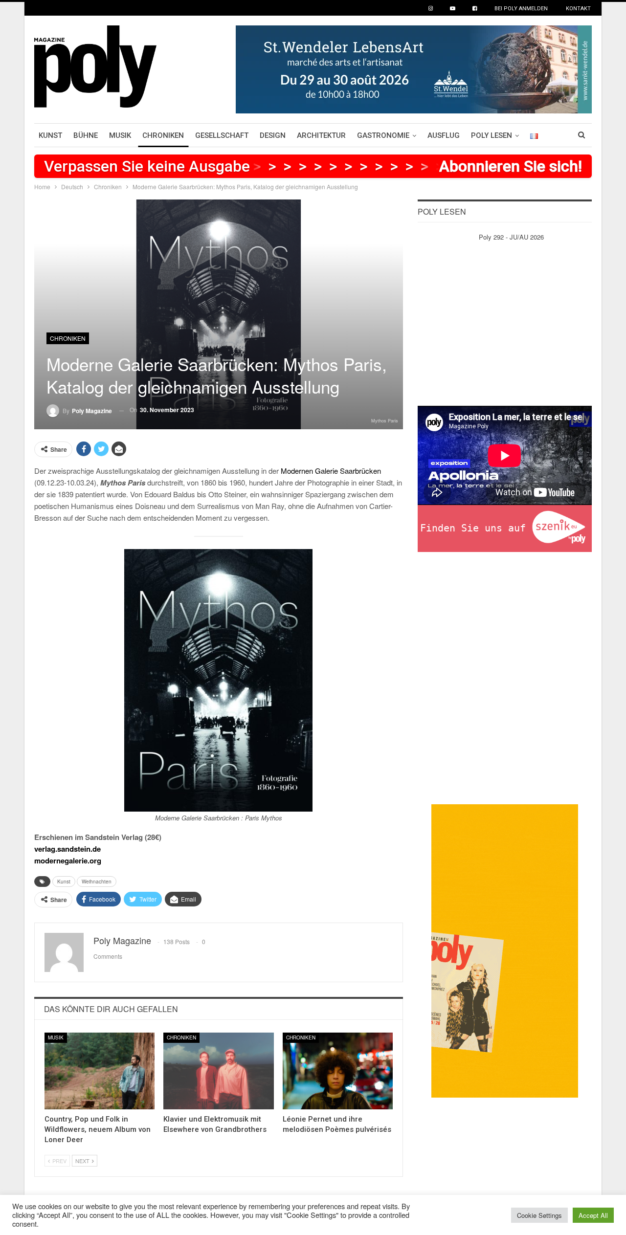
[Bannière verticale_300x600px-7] (504, 949)
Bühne (85, 135)
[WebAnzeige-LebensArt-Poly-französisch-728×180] (414, 68)
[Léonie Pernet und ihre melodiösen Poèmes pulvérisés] (338, 1071)
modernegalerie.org (67, 860)
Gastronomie (383, 135)
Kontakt (578, 8)
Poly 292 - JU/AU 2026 (511, 237)
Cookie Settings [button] (539, 1215)
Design (273, 135)
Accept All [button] (593, 1215)
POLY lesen (491, 135)
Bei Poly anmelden (521, 8)
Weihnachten (97, 881)
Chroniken (163, 135)
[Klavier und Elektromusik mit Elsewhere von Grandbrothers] (218, 1071)
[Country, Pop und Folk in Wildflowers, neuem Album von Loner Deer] (100, 1071)
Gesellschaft (221, 135)
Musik (120, 135)
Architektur (321, 135)
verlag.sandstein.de (67, 848)
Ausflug (443, 135)
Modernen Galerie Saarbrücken (331, 470)
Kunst (50, 135)
